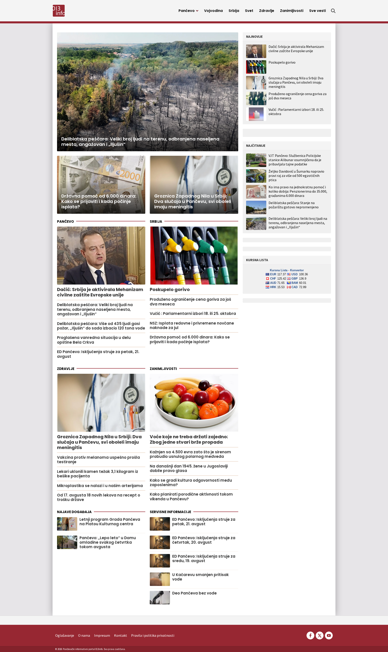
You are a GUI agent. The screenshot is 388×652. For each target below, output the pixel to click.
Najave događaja (74, 512)
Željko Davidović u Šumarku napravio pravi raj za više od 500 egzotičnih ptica (296, 175)
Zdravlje (266, 10)
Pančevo (187, 10)
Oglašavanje (64, 635)
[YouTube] (328, 635)
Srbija (234, 10)
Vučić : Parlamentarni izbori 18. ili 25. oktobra (296, 111)
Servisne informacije (170, 512)
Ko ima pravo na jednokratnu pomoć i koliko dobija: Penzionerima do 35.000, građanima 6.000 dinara (298, 191)
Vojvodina (213, 10)
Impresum (102, 635)
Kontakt (120, 635)
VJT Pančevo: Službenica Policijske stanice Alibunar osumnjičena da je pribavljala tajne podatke (295, 160)
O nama (84, 635)
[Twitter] (319, 635)
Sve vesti (317, 10)
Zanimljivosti (291, 10)
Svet (249, 10)
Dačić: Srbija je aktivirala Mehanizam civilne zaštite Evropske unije (296, 48)
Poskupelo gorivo (282, 62)
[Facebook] (310, 635)
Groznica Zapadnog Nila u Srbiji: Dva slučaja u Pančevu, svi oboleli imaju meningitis (296, 82)
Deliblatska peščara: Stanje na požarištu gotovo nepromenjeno (294, 205)
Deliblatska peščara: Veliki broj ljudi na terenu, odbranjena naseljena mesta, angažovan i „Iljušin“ (298, 222)
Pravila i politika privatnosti (152, 635)
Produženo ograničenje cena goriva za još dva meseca (297, 95)
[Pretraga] (333, 11)
